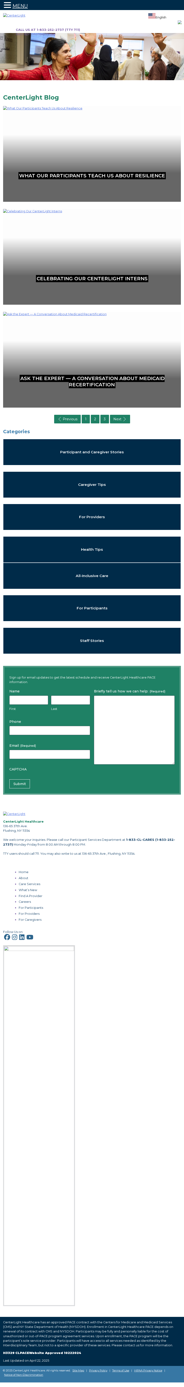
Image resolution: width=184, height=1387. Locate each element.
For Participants (92, 608)
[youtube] (29, 938)
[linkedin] (21, 938)
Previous (70, 419)
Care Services (29, 884)
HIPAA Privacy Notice (148, 1370)
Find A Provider (30, 896)
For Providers (92, 517)
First (12, 709)
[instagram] (14, 938)
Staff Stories (92, 640)
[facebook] (7, 938)
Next (117, 419)
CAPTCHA (18, 769)
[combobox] (157, 16)
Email (22, 745)
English (160, 17)
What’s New (28, 890)
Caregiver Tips (92, 484)
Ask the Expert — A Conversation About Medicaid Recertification (92, 381)
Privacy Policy (98, 1370)
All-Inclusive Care (92, 575)
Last (54, 709)
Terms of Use (120, 1370)
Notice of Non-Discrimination (23, 1374)
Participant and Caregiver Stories (92, 452)
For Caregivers (30, 919)
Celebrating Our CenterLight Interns (92, 278)
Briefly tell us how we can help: (129, 691)
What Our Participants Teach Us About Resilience (92, 176)
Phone (15, 721)
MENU (20, 6)
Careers (25, 902)
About (23, 878)
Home (24, 872)
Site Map (78, 1370)
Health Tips (92, 549)
